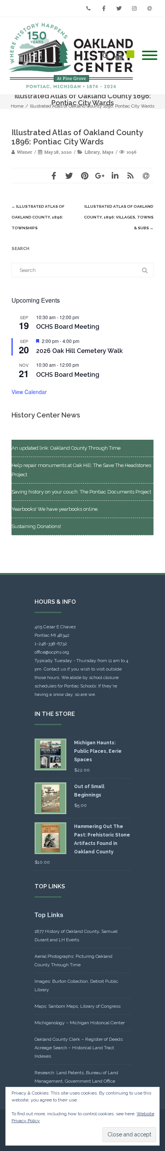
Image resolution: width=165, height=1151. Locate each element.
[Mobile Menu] (149, 56)
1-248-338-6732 (51, 643)
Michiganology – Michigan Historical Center (80, 1022)
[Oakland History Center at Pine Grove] (73, 55)
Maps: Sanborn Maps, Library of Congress (77, 1006)
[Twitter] (119, 8)
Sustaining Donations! (36, 526)
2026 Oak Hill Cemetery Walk (79, 350)
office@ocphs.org (52, 652)
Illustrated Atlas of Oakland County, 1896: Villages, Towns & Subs (118, 217)
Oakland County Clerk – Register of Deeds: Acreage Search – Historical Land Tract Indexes (79, 1048)
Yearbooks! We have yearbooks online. (55, 509)
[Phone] (88, 8)
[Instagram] (134, 8)
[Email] (149, 8)
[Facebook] (103, 8)
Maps (108, 152)
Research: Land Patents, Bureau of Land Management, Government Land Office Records (76, 1081)
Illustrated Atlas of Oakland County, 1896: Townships (38, 217)
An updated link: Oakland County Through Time (66, 448)
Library (92, 152)
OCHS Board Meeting (67, 326)
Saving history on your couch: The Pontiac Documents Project (81, 492)
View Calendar (29, 392)
